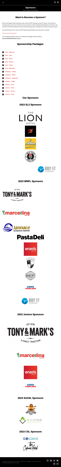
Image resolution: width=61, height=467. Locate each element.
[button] (30, 52)
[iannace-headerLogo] (16, 224)
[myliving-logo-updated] (30, 417)
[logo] (30, 438)
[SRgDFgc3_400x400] (30, 270)
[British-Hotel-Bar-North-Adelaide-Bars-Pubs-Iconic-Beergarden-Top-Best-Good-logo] (30, 404)
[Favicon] (30, 258)
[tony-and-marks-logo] (17, 187)
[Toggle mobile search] (55, 2)
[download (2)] (30, 283)
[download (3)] (30, 126)
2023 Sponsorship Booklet (9, 33)
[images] (47, 164)
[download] (30, 112)
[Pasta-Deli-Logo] (30, 234)
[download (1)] (30, 151)
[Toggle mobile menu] (58, 2)
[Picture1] (30, 442)
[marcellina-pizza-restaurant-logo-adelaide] (16, 204)
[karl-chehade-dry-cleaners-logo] (30, 139)
